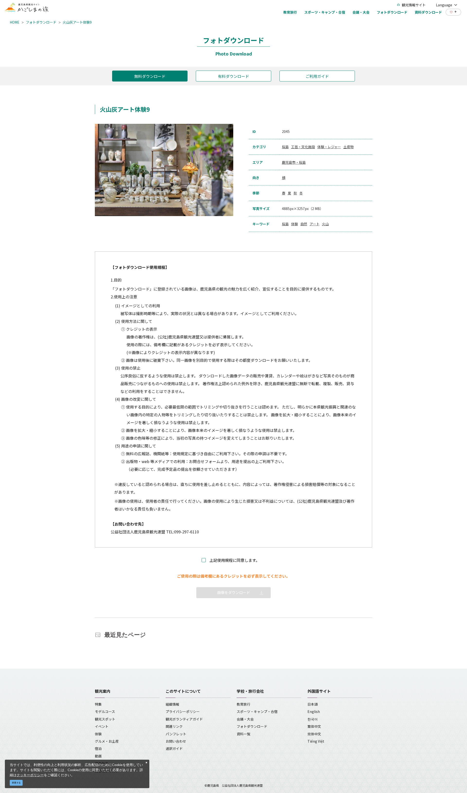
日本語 (312, 704)
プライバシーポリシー (183, 711)
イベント (101, 726)
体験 (294, 223)
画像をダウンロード (233, 592)
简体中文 (314, 733)
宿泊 (98, 748)
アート (315, 223)
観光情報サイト (414, 4)
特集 (98, 704)
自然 (303, 223)
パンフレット (176, 733)
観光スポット (105, 719)
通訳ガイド (174, 748)
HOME (14, 22)
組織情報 (172, 704)
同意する (16, 782)
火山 (325, 223)
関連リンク (174, 726)
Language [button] (444, 4)
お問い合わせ (176, 741)
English (313, 711)
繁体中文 (314, 726)
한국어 (312, 719)
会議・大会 (245, 719)
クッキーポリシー (30, 775)
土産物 (348, 146)
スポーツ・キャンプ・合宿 (257, 711)
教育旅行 (243, 704)
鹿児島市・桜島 (294, 162)
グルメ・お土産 (107, 741)
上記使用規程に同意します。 (234, 560)
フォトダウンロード (41, 22)
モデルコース (105, 711)
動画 (98, 756)
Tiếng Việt (315, 741)
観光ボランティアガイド (184, 719)
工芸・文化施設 (303, 146)
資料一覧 (243, 733)
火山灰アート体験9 (77, 22)
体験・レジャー (329, 146)
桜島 (285, 146)
